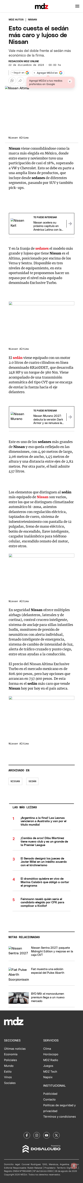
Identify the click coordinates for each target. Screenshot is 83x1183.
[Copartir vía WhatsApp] (12, 80)
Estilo (8, 1071)
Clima (47, 1048)
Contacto (49, 1099)
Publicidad (50, 1093)
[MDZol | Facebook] (27, 1135)
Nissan (43, 497)
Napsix (48, 1077)
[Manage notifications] (74, 1166)
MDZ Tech (50, 1071)
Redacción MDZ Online (23, 61)
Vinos (8, 1077)
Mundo (9, 1066)
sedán (18, 358)
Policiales (10, 1060)
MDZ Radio (50, 1060)
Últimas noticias (15, 1048)
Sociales (10, 1083)
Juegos (48, 1066)
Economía (10, 1054)
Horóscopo (50, 1054)
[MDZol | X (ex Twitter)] (56, 1135)
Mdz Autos (16, 19)
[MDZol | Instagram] (37, 1135)
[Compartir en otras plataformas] (20, 80)
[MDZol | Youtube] (46, 1135)
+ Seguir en (18, 73)
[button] (77, 6)
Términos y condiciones (59, 1116)
